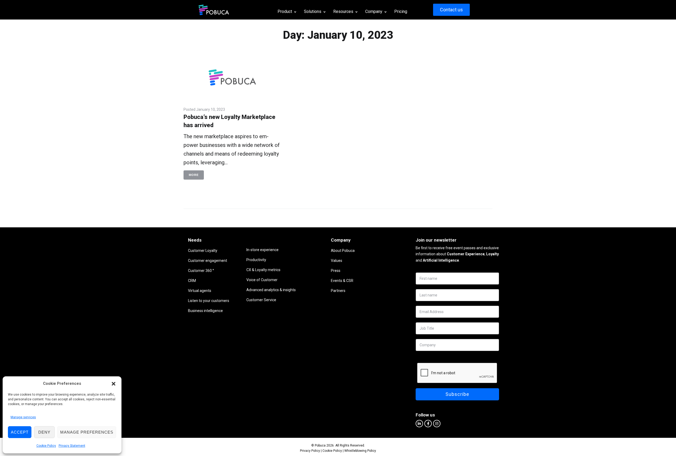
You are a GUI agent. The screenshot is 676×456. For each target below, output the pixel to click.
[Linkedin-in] (419, 423)
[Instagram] (436, 423)
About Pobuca (343, 250)
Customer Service (261, 300)
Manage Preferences (86, 432)
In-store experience (262, 250)
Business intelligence (205, 311)
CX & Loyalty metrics (263, 270)
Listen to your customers (208, 301)
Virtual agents (199, 291)
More (194, 174)
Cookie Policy (46, 446)
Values (336, 260)
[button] (113, 383)
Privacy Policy (310, 451)
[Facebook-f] (428, 423)
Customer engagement (207, 260)
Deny (44, 432)
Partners (338, 291)
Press (335, 270)
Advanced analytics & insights (271, 290)
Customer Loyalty (202, 250)
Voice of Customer (262, 280)
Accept (20, 432)
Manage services (23, 417)
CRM (192, 281)
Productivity (256, 260)
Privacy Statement (72, 446)
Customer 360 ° (201, 270)
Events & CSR (342, 281)
